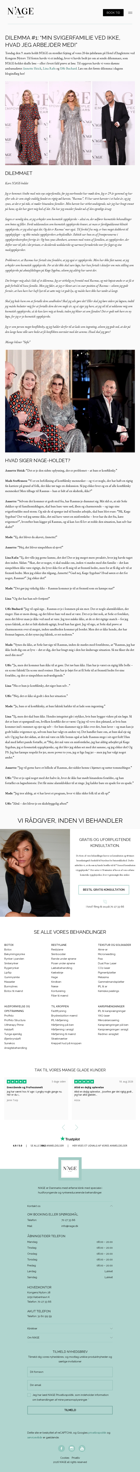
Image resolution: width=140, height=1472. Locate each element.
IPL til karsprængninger (112, 1011)
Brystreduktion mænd (64, 1015)
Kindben (56, 981)
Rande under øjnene (63, 958)
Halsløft (8, 1029)
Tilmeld (70, 1410)
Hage (54, 977)
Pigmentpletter (107, 972)
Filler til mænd (59, 995)
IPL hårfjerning (59, 1020)
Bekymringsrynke (14, 954)
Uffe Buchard (68, 68)
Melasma (103, 977)
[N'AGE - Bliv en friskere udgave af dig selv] (20, 12)
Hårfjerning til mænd (63, 1034)
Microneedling (106, 954)
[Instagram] (71, 1448)
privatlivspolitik (97, 1432)
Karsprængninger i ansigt (113, 1029)
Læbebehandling (61, 968)
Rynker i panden (14, 958)
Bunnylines (10, 986)
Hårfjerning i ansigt (62, 1029)
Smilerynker (11, 963)
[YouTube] (82, 1448)
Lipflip (8, 972)
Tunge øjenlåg (13, 1034)
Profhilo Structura (14, 1020)
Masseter (9, 981)
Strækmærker (59, 1038)
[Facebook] (61, 1448)
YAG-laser (104, 1015)
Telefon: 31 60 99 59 (39, 1316)
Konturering (58, 991)
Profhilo (9, 1015)
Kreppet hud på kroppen (66, 1043)
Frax (100, 958)
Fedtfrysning (58, 1011)
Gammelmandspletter (111, 981)
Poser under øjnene (63, 963)
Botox (8, 949)
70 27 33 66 (68, 1220)
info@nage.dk (69, 1226)
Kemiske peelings (108, 991)
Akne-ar (103, 949)
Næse (54, 986)
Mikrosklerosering (108, 1020)
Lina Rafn (49, 68)
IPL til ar (102, 986)
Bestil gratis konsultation (104, 889)
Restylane (57, 949)
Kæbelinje (57, 972)
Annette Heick (32, 68)
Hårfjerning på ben (62, 1024)
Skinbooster (58, 954)
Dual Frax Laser (107, 963)
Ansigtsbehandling (15, 1047)
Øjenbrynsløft (12, 1038)
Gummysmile (12, 977)
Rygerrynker (11, 968)
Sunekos (9, 1043)
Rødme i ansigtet (108, 1034)
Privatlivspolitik (65, 1395)
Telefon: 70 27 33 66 (39, 1301)
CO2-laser (104, 968)
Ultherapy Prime (14, 1024)
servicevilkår (34, 1437)
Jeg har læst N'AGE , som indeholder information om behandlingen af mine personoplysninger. (70, 1397)
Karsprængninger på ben (113, 1024)
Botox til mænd (13, 991)
